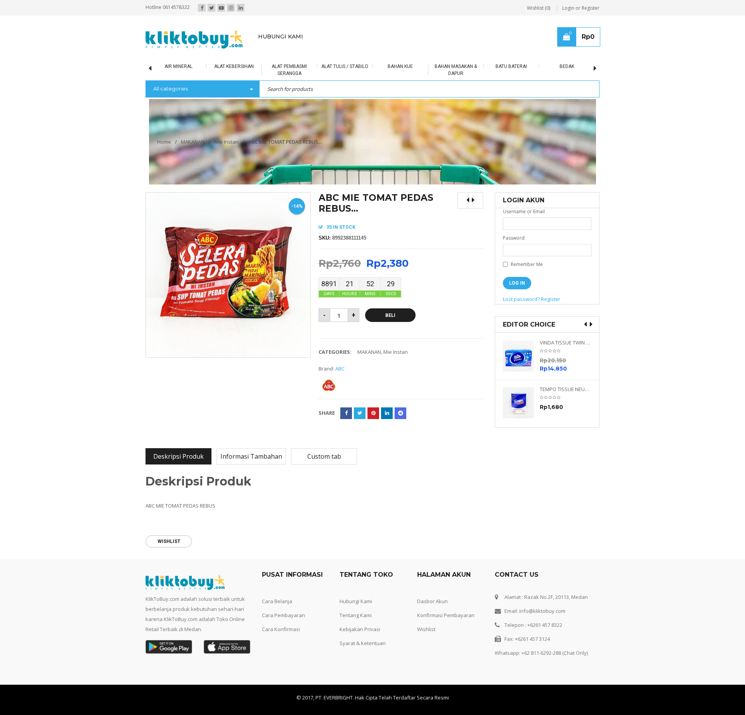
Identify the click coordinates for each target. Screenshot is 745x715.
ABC (340, 368)
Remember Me (526, 264)
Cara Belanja (277, 601)
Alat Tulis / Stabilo (344, 66)
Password (514, 238)
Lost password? (521, 299)
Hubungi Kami (356, 601)
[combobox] (202, 89)
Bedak (567, 66)
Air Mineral (178, 66)
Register (550, 299)
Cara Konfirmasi (281, 629)
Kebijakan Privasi (360, 629)
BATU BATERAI (511, 66)
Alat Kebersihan (234, 66)
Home (164, 141)
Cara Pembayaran (283, 615)
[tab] (178, 456)
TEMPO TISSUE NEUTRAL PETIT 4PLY (565, 389)
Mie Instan (226, 141)
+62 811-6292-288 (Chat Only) (555, 652)
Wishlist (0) (538, 8)
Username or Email (524, 211)
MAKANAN (192, 141)
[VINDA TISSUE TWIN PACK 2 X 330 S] (521, 356)
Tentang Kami (356, 615)
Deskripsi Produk (178, 456)
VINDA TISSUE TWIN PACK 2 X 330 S (565, 342)
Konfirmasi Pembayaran (446, 615)
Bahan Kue (400, 66)
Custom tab (324, 456)
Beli (390, 315)
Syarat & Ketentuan (363, 643)
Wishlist (426, 629)
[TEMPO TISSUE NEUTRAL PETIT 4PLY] (521, 402)
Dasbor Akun (432, 601)
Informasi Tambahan (251, 456)
